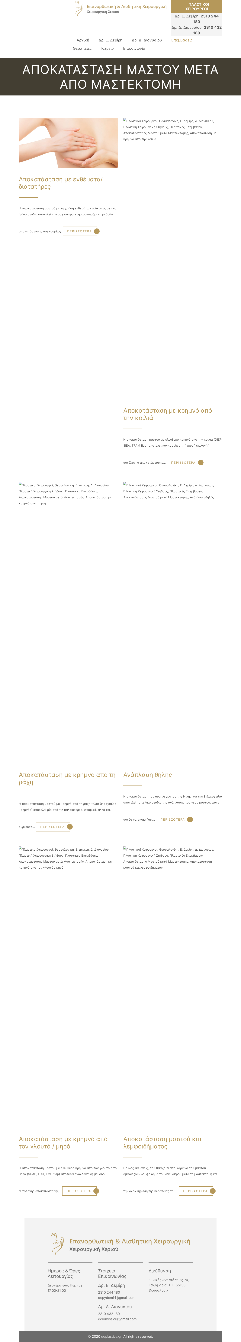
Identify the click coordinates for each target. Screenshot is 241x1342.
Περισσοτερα (79, 231)
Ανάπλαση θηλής (147, 774)
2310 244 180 (109, 1292)
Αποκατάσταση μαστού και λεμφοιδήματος (162, 1142)
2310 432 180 (109, 1314)
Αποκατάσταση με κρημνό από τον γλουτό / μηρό (63, 1142)
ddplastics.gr (111, 1336)
